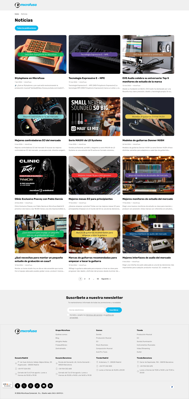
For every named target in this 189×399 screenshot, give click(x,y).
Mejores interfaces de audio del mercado (146, 257)
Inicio (17, 14)
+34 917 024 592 (24, 369)
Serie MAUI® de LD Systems (85, 140)
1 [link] (80, 279)
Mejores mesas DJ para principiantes (91, 198)
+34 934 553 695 (146, 366)
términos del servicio (94, 315)
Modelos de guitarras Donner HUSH (143, 140)
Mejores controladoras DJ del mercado (38, 140)
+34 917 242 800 (105, 366)
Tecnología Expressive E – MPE (87, 78)
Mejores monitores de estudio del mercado (147, 198)
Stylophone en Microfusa (29, 78)
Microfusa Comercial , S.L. (31, 393)
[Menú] (11, 383)
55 (98, 279)
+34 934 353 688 (65, 369)
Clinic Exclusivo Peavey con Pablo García (39, 198)
